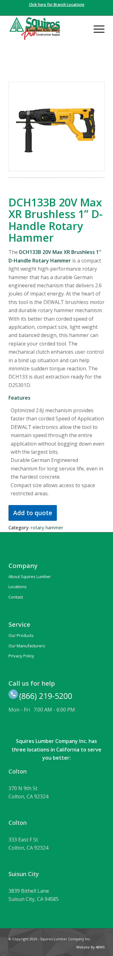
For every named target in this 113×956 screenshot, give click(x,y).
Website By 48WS (90, 947)
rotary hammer (47, 527)
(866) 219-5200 (45, 695)
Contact (15, 597)
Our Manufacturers (26, 646)
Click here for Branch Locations (56, 4)
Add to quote (32, 513)
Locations (17, 586)
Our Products (21, 635)
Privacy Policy (21, 656)
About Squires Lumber (29, 576)
